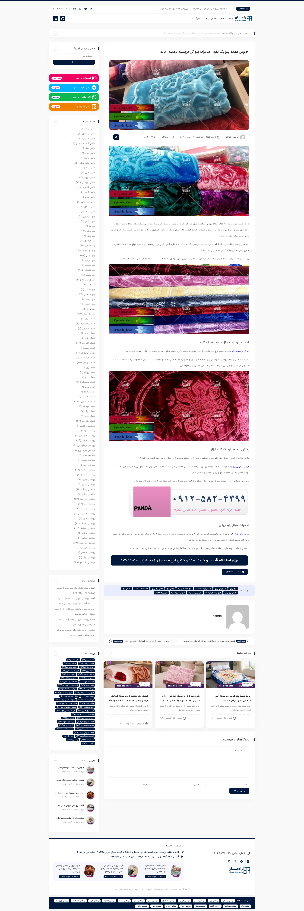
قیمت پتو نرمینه (65, 729)
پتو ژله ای (90, 255)
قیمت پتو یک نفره (85, 736)
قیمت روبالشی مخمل (66, 707)
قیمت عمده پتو (85, 718)
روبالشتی (91, 430)
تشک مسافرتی (88, 401)
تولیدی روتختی (86, 663)
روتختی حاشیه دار (86, 513)
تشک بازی (90, 333)
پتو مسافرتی (89, 294)
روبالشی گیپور (89, 465)
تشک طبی (90, 377)
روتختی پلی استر (87, 499)
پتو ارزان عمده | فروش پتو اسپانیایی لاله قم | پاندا (147, 641)
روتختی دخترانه (87, 523)
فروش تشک (87, 685)
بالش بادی (90, 153)
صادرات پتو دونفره (68, 681)
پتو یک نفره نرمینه (184, 588)
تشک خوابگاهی (87, 353)
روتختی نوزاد (89, 557)
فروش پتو (126, 588)
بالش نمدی (89, 206)
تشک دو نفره (88, 362)
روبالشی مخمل (88, 470)
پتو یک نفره (89, 314)
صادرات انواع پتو (238, 534)
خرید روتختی (87, 667)
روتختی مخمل (88, 552)
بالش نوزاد (90, 211)
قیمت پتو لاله (66, 725)
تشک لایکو (90, 387)
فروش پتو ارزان (230, 592)
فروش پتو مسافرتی (69, 696)
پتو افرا (92, 226)
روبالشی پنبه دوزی (86, 450)
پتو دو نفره (244, 717)
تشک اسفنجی (88, 328)
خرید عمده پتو (69, 667)
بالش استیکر (89, 138)
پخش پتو (170, 588)
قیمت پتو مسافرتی (85, 729)
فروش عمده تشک (67, 688)
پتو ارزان (233, 588)
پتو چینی (91, 236)
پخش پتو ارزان (157, 588)
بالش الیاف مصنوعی (85, 143)
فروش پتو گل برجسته (213, 592)
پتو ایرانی (90, 231)
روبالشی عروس (88, 460)
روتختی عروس (88, 548)
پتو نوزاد (91, 309)
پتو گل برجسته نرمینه (203, 588)
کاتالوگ (198, 19)
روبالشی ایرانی (88, 440)
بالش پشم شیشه (87, 163)
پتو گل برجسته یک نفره (238, 351)
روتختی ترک (89, 504)
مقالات (222, 19)
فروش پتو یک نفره (178, 592)
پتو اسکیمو (90, 221)
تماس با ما (210, 19)
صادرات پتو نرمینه (141, 588)
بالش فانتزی (89, 187)
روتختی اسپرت (88, 479)
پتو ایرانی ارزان (220, 588)
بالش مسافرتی (88, 202)
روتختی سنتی (88, 538)
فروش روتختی (86, 688)
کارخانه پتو (88, 743)
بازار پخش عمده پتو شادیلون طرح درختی (190, 8)
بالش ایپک (90, 148)
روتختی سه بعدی (87, 543)
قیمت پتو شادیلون (85, 725)
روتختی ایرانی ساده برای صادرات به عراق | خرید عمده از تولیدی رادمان (69, 818)
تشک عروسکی (88, 382)
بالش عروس (89, 177)
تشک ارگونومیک (87, 323)
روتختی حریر (89, 518)
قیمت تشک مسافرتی (67, 703)
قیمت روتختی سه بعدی (83, 714)
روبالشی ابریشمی (87, 435)
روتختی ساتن (88, 533)
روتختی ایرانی (88, 484)
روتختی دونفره (88, 528)
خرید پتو (88, 670)
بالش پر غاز (89, 158)
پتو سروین (90, 265)
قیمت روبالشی (86, 707)
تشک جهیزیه (89, 348)
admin (228, 137)
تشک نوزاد (90, 411)
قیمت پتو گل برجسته (84, 732)
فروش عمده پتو (161, 592)
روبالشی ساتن (88, 455)
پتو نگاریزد (90, 304)
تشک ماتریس (88, 396)
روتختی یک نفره (87, 562)
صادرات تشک (87, 678)
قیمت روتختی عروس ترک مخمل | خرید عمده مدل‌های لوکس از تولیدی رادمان (69, 780)
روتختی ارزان (68, 674)
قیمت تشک (87, 703)
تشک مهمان (89, 406)
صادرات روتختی (69, 678)
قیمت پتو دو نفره (85, 721)
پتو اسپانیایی (89, 216)
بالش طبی (90, 172)
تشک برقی (90, 338)
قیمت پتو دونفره (66, 721)
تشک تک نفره (88, 343)
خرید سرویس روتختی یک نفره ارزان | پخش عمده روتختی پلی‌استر (69, 793)
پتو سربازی (90, 260)
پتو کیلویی (90, 275)
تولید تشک (73, 659)
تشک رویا (90, 367)
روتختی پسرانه (88, 489)
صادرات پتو (87, 681)
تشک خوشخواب (87, 357)
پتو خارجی (90, 245)
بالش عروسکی (88, 182)
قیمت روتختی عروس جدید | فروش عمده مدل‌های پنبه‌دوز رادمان (69, 805)
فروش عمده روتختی (84, 692)
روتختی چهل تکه (87, 508)
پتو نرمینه (90, 299)
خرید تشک (70, 663)
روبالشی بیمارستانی (86, 445)
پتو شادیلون (89, 270)
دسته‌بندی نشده (87, 426)
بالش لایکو (90, 197)
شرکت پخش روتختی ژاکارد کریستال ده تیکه (228, 8)
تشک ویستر (89, 416)
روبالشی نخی (89, 474)
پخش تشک (87, 739)
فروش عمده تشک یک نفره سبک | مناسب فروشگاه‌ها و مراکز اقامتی (69, 767)
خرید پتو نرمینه (86, 674)
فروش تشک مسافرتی (68, 685)
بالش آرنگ (90, 129)
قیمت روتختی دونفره (65, 710)
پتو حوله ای (89, 241)
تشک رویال (89, 372)
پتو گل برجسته (228, 33)
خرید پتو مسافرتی (70, 670)
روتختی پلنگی (88, 494)
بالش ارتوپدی (88, 133)
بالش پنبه (90, 167)
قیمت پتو (68, 718)
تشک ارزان (88, 659)
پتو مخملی (90, 289)
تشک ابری (90, 318)
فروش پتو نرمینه (195, 592)
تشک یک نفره (88, 421)
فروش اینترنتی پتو (241, 466)
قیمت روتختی (86, 710)
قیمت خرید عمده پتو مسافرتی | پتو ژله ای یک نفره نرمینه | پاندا (209, 641)
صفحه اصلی (243, 33)
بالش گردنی (89, 192)
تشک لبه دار (89, 392)
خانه (231, 19)
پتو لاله (91, 284)
